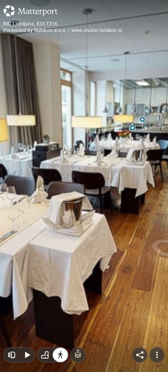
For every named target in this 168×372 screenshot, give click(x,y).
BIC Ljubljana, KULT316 (30, 24)
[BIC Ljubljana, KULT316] (84, 186)
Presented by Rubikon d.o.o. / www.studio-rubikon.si (62, 30)
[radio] (45, 355)
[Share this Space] (140, 355)
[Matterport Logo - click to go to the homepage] (30, 10)
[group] (53, 355)
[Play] (27, 355)
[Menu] (157, 355)
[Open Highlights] (11, 355)
